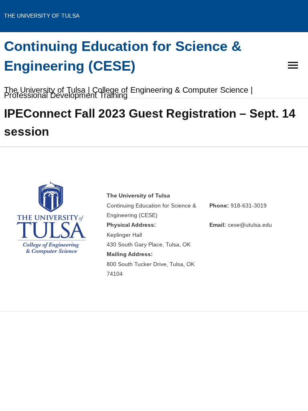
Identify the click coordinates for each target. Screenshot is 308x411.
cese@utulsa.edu (250, 225)
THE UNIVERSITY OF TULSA (41, 15)
